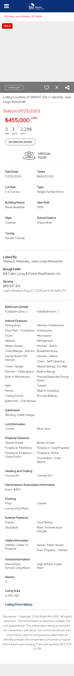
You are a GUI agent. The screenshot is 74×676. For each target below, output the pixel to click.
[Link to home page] (37, 6)
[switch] (47, 87)
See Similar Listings (20, 142)
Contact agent (14, 87)
